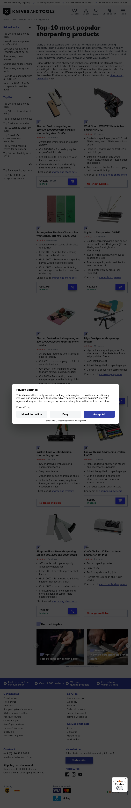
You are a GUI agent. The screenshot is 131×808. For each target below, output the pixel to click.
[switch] (119, 788)
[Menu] (125, 779)
